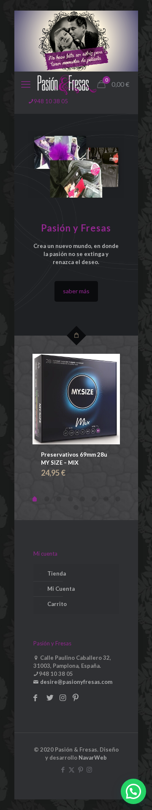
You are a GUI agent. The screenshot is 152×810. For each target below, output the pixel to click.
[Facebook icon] (63, 769)
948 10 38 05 (51, 101)
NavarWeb (93, 757)
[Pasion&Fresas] (67, 84)
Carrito (57, 604)
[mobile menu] (26, 84)
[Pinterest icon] (80, 769)
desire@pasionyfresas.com (75, 681)
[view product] (76, 399)
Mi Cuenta (61, 588)
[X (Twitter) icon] (71, 769)
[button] (133, 791)
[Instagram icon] (89, 769)
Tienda (56, 573)
